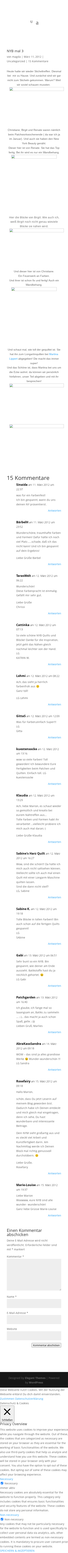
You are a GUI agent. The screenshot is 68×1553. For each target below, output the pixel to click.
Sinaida (22, 485)
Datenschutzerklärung (29, 1398)
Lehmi (21, 676)
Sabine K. (23, 909)
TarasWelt (23, 576)
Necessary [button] (6, 1479)
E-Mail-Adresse (17, 1313)
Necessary (11, 1483)
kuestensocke (26, 749)
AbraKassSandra (28, 1044)
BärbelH (22, 522)
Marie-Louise (26, 1185)
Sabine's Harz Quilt (30, 853)
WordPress (36, 1382)
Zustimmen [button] (7, 1398)
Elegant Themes (35, 1378)
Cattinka (22, 625)
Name (12, 1296)
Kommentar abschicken (46, 1345)
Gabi (19, 955)
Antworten (54, 510)
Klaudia (22, 795)
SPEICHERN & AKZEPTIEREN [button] (17, 1550)
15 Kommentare (38, 61)
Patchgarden (26, 997)
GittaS (21, 716)
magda (16, 56)
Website (12, 1329)
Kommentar (15, 1256)
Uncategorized (16, 61)
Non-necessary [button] (9, 1515)
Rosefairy (23, 1081)
